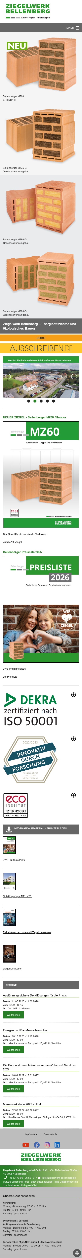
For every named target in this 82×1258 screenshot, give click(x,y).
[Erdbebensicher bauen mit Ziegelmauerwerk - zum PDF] (9, 917)
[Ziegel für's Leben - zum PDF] (9, 954)
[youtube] (25, 1144)
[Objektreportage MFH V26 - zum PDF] (9, 881)
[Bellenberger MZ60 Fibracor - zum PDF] (41, 63)
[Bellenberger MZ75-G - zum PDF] (41, 135)
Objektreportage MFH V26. (17, 896)
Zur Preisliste (10, 676)
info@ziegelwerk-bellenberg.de (59, 1177)
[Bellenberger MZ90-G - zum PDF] (41, 278)
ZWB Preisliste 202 (13, 859)
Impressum (31, 1134)
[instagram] (47, 1144)
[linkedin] (57, 1144)
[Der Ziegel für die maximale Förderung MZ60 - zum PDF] (41, 474)
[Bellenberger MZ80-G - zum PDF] (41, 206)
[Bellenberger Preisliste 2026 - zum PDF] (41, 609)
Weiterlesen (13, 1014)
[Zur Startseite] (28, 11)
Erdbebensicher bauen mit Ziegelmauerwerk (27, 932)
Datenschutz (50, 1134)
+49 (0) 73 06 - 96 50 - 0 (21, 1177)
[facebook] (37, 1144)
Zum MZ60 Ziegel (12, 542)
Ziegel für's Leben (12, 968)
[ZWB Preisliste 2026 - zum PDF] (9, 845)
